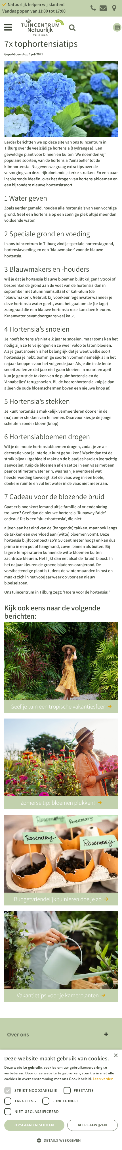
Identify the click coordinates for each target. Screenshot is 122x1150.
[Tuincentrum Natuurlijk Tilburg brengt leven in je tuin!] (42, 27)
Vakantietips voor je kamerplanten (58, 995)
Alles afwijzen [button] (92, 1125)
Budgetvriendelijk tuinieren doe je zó (58, 899)
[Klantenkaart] (117, 27)
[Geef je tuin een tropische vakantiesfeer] (61, 662)
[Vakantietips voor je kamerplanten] (61, 951)
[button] (61, 1140)
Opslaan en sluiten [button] (34, 1125)
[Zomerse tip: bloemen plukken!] (61, 758)
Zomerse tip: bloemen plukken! (57, 802)
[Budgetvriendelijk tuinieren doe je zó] (61, 855)
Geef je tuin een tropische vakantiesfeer (57, 706)
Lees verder (103, 1078)
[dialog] (61, 1100)
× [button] (115, 1056)
